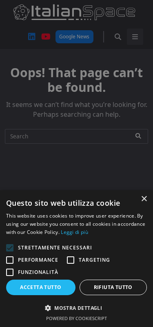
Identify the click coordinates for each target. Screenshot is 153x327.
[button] (76, 308)
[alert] (76, 163)
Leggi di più (74, 232)
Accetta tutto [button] (40, 287)
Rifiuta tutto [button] (113, 287)
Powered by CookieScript (76, 318)
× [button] (144, 199)
